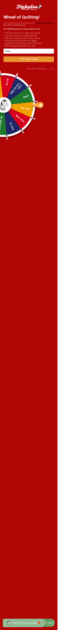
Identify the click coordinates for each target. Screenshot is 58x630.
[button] (47, 623)
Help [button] (50, 623)
